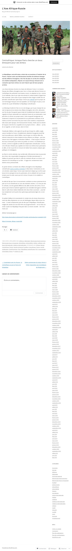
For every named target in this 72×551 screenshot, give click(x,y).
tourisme (54, 516)
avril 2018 (54, 338)
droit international (57, 476)
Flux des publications (57, 533)
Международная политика (38, 241)
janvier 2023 (55, 218)
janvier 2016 (55, 394)
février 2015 (55, 417)
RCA (37, 249)
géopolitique (22, 243)
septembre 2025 (56, 151)
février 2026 (55, 140)
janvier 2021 (55, 268)
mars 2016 (55, 390)
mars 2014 (55, 440)
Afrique (38, 245)
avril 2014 (54, 438)
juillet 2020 (55, 281)
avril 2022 (54, 237)
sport (53, 514)
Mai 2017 (54, 361)
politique (40, 243)
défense (21, 241)
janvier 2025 (55, 168)
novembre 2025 (56, 147)
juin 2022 (54, 233)
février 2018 (55, 342)
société (54, 512)
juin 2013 (54, 455)
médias (35, 243)
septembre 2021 (56, 252)
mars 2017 (55, 365)
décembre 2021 (56, 245)
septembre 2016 (56, 378)
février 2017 (55, 367)
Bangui (42, 245)
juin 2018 (54, 333)
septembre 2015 (56, 403)
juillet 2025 (55, 155)
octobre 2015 (55, 401)
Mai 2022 (54, 235)
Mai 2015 (54, 411)
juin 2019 (54, 308)
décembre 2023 (56, 195)
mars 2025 (55, 163)
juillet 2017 (55, 357)
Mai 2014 (54, 436)
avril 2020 (54, 287)
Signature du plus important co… (62, 111)
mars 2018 (55, 340)
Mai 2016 (54, 386)
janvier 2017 (55, 369)
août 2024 (54, 178)
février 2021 (55, 266)
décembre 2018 (56, 321)
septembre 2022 (56, 226)
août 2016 (54, 380)
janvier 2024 (55, 193)
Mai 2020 (54, 285)
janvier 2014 (55, 445)
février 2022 (55, 241)
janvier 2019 (55, 319)
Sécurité (54, 510)
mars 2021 (55, 264)
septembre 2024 (56, 176)
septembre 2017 (56, 352)
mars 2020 (55, 289)
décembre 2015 (56, 396)
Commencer (54, 2)
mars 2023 (55, 214)
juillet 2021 (55, 256)
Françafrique (32, 247)
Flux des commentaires (58, 535)
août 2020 (54, 279)
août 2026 (54, 128)
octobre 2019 (55, 300)
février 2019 (55, 317)
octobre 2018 (55, 325)
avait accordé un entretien (17, 169)
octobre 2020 (55, 275)
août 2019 (54, 304)
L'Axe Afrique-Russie (13, 8)
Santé (53, 508)
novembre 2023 (56, 197)
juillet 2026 (55, 130)
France (38, 247)
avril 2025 (54, 161)
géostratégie (29, 243)
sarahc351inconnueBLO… (63, 92)
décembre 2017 (56, 346)
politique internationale (58, 501)
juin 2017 (54, 359)
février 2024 (55, 191)
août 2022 (54, 228)
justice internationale (57, 495)
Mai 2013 (54, 457)
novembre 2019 (56, 298)
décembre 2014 (56, 422)
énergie (54, 470)
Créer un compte (56, 529)
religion (54, 506)
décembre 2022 (56, 220)
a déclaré (32, 99)
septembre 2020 (56, 277)
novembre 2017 (56, 348)
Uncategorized (56, 518)
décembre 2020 (56, 270)
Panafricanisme (13, 249)
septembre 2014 (56, 428)
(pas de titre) (55, 74)
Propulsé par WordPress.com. (9, 548)
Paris (19, 249)
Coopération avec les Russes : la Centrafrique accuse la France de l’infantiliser (12, 265)
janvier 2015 (55, 420)
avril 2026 (54, 136)
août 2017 (54, 354)
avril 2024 (54, 187)
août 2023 (54, 203)
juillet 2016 (55, 382)
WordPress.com (56, 537)
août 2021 (54, 254)
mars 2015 (55, 415)
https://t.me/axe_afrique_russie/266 (12, 221)
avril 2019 (54, 312)
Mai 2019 (54, 310)
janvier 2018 (55, 344)
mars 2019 (55, 315)
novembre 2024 (56, 172)
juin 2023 (54, 208)
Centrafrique (5, 247)
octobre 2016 (55, 375)
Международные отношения (10, 243)
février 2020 (55, 291)
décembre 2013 (56, 447)
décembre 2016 (56, 371)
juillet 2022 (55, 231)
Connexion (55, 531)
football (54, 482)
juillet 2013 (55, 453)
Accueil (4, 16)
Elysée (11, 247)
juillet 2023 (55, 205)
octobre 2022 (55, 224)
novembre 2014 (56, 424)
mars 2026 (55, 138)
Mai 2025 (54, 159)
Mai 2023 (54, 210)
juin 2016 (54, 384)
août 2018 (54, 329)
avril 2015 (54, 413)
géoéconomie (56, 485)
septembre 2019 (56, 302)
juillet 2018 (55, 331)
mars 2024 (55, 189)
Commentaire (39, 293)
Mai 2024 (54, 184)
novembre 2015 (56, 399)
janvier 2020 (55, 294)
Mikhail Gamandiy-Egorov (17, 16)
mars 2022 (55, 239)
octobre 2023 (55, 199)
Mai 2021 (54, 260)
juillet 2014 (55, 432)
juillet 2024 (55, 180)
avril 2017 (54, 363)
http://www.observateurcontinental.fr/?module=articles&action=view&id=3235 (24, 217)
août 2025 (54, 153)
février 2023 (55, 216)
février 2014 (55, 443)
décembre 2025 (56, 145)
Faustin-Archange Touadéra (21, 247)
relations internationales (19, 245)
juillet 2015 (55, 407)
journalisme (55, 493)
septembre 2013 (56, 451)
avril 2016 (54, 388)
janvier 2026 (55, 142)
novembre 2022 (56, 222)
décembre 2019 (56, 296)
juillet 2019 (55, 306)
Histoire (54, 491)
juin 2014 (54, 434)
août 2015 (54, 405)
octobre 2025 (55, 149)
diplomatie (27, 241)
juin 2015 (54, 409)
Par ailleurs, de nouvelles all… (62, 105)
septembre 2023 (56, 201)
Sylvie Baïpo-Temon (7, 251)
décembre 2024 (56, 170)
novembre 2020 (56, 273)
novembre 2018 (56, 323)
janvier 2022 (55, 243)
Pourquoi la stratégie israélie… (62, 95)
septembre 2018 (56, 327)
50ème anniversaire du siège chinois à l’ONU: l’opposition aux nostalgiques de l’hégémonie (35, 265)
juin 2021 (54, 258)
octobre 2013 (55, 449)
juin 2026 (54, 132)
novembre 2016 (56, 373)
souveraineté (41, 249)
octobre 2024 (55, 174)
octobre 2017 (55, 350)
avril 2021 (54, 262)
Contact (30, 16)
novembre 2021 (56, 247)
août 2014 (54, 430)
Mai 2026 (54, 134)
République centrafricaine (28, 249)
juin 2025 (54, 157)
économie (55, 468)
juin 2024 (54, 182)
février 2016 (55, 392)
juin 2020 (54, 283)
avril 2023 (54, 212)
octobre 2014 (55, 426)
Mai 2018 (54, 336)
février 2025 (55, 166)
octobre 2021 (55, 249)
